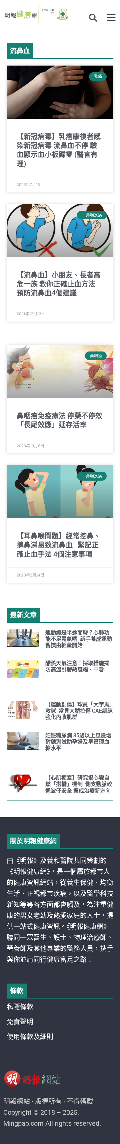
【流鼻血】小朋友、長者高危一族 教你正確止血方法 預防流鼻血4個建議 (59, 284)
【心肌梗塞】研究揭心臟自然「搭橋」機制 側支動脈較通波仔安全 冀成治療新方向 (78, 784)
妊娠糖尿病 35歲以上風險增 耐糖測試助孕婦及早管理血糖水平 (78, 741)
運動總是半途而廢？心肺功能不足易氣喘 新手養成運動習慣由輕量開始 (78, 638)
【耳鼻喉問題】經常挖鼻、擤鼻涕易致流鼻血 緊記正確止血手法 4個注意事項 (59, 545)
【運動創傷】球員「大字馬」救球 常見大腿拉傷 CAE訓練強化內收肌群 (79, 710)
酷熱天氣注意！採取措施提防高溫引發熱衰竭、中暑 (77, 666)
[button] (111, 18)
